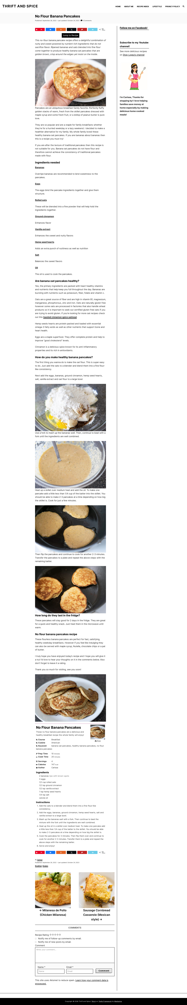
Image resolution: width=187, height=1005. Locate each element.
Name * (41, 967)
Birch (94, 1001)
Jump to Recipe (70, 35)
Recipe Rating (42, 935)
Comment (40, 945)
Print (98, 741)
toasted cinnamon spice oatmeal (60, 317)
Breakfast (38, 866)
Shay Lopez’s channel (133, 55)
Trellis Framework (105, 1001)
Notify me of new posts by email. (54, 942)
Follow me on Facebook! (133, 27)
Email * (69, 967)
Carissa (39, 860)
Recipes (45, 866)
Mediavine (118, 1001)
